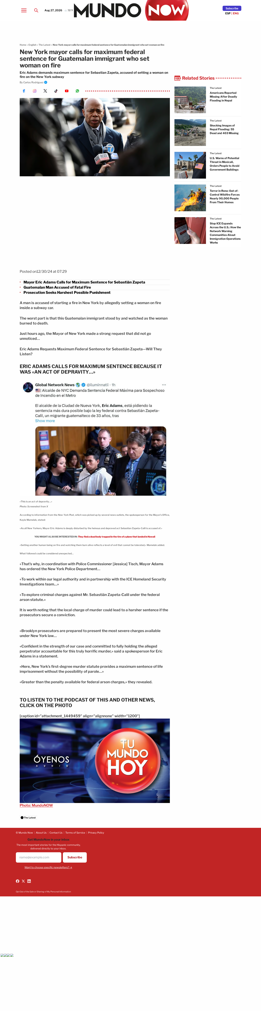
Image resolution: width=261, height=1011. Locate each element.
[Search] (36, 10)
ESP (228, 13)
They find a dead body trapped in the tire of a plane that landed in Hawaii (116, 536)
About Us (41, 832)
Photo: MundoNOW (36, 805)
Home (23, 44)
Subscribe (232, 8)
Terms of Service (75, 832)
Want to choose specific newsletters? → (48, 867)
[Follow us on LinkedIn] (29, 881)
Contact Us (55, 832)
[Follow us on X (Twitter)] (23, 881)
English (32, 44)
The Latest (44, 44)
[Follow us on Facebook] (17, 881)
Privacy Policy (96, 832)
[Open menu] (24, 10)
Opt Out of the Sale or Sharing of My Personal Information (43, 891)
